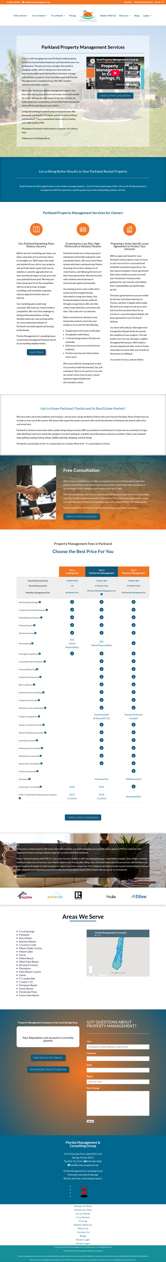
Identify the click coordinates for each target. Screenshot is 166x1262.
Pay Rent (128, 2)
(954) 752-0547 (14, 2)
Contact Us (83, 1232)
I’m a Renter (57, 15)
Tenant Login (83, 1243)
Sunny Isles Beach (29, 995)
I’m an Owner (38, 15)
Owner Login (83, 1239)
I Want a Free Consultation (115, 95)
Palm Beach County (30, 971)
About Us (123, 15)
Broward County (28, 964)
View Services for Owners (48, 1057)
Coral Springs (26, 931)
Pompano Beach (28, 985)
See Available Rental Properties (48, 1069)
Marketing (99, 1251)
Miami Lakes (26, 951)
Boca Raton (25, 938)
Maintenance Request (143, 2)
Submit (90, 1121)
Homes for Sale (83, 1209)
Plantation (25, 968)
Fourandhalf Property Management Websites (78, 1251)
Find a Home (20, 15)
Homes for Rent (83, 1206)
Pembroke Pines (28, 991)
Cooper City (26, 981)
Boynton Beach (27, 941)
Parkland (24, 934)
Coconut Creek (27, 944)
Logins (146, 15)
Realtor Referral (108, 15)
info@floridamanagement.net (84, 1165)
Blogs (137, 15)
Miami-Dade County (30, 948)
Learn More (36, 352)
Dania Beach (26, 988)
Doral (22, 954)
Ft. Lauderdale (27, 978)
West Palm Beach (29, 961)
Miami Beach (26, 958)
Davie (22, 975)
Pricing (72, 15)
